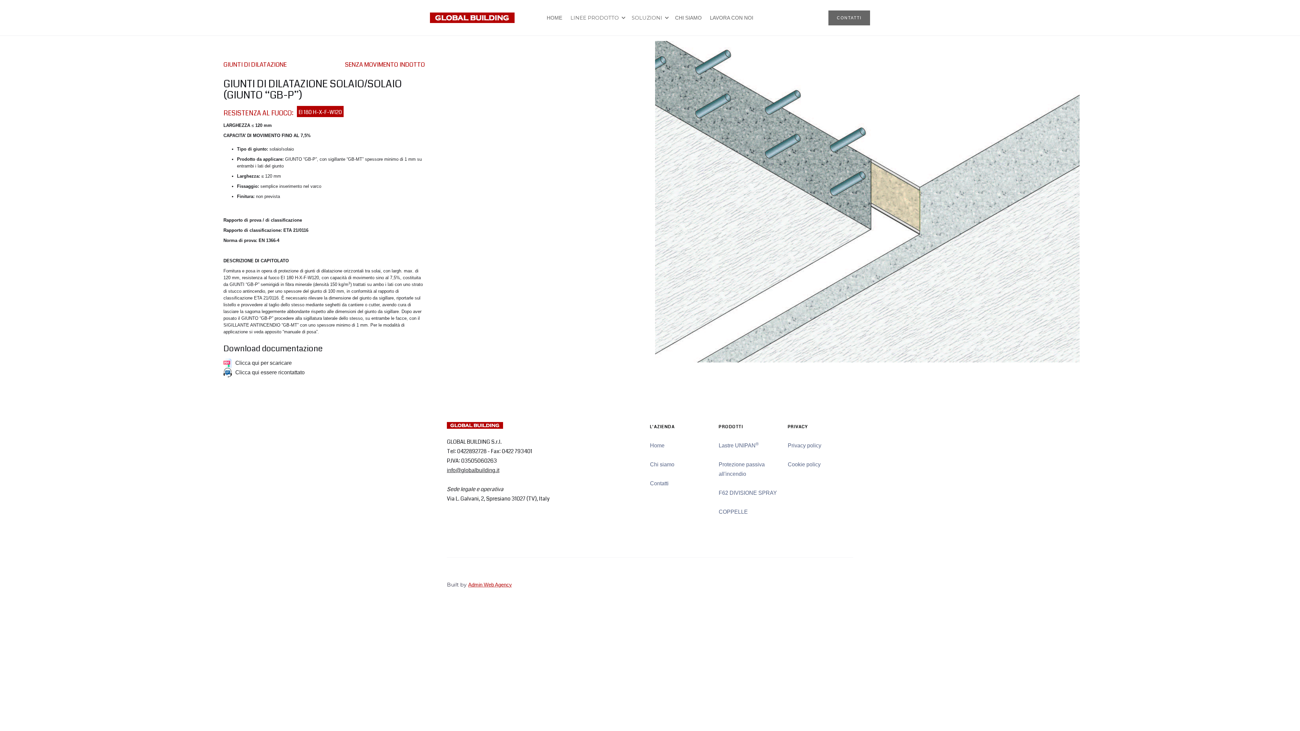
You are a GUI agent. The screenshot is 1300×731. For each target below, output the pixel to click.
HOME (554, 18)
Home (657, 445)
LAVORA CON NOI (731, 18)
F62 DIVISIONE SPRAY (748, 493)
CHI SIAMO (688, 18)
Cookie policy (804, 464)
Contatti (659, 483)
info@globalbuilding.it (473, 470)
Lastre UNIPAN (739, 445)
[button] (597, 17)
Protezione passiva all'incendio (742, 469)
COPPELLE (733, 512)
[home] (472, 18)
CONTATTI (849, 18)
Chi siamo (662, 464)
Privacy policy (804, 445)
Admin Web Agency (490, 585)
